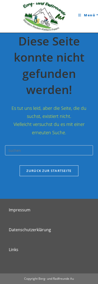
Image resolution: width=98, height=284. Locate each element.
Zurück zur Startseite (48, 170)
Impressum (19, 210)
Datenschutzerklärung (30, 229)
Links (13, 249)
